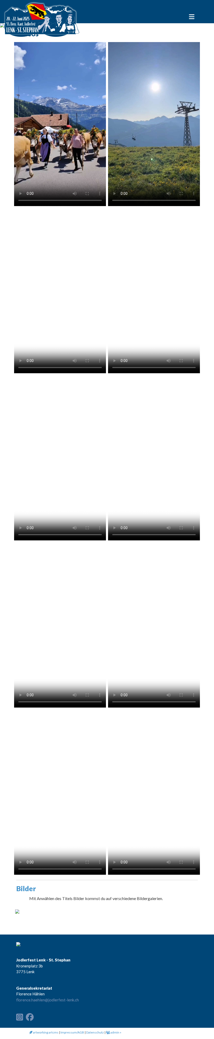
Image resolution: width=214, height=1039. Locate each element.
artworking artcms (45, 1032)
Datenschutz (95, 1032)
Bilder (26, 888)
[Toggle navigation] (192, 15)
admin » (115, 1032)
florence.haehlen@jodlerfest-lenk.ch (47, 999)
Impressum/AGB (72, 1032)
